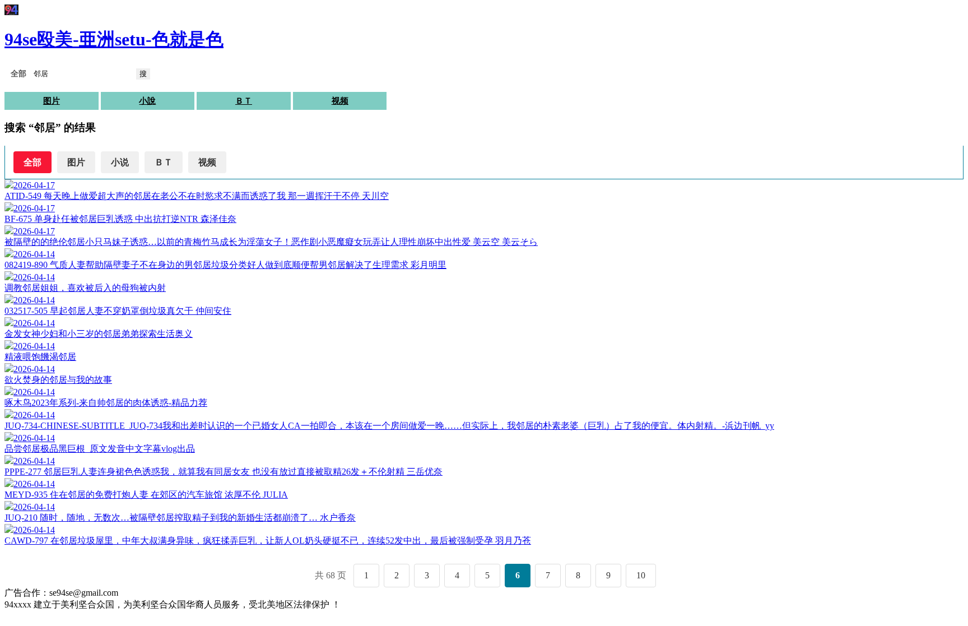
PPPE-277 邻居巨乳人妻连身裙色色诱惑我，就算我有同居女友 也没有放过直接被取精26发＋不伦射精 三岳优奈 (223, 471)
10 (640, 575)
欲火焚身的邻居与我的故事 (58, 379)
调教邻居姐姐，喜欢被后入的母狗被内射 (85, 288)
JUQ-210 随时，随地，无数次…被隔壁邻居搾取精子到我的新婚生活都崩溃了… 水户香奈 (180, 517)
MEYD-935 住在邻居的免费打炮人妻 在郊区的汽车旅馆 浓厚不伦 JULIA (146, 494)
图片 (51, 100)
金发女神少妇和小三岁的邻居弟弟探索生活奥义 (98, 333)
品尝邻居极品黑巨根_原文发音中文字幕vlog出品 (99, 448)
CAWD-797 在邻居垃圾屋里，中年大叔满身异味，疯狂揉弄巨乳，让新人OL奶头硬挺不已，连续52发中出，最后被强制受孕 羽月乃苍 (267, 540)
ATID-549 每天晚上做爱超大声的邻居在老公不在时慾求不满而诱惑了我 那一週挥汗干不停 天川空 (196, 196)
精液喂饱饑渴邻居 (40, 356)
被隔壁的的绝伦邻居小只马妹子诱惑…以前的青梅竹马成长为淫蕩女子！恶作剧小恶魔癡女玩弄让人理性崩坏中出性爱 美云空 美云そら (271, 242)
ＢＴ (243, 100)
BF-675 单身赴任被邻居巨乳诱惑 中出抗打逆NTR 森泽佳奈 (120, 219)
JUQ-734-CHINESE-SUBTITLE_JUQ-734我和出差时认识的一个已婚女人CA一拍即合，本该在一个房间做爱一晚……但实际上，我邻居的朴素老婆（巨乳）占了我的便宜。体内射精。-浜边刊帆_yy (389, 425)
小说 (120, 162)
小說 (147, 100)
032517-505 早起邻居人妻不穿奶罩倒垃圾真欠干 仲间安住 (117, 311)
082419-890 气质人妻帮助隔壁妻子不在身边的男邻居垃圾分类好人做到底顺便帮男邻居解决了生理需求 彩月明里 (225, 265)
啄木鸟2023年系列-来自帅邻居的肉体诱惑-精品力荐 (105, 402)
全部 (32, 162)
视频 (340, 100)
